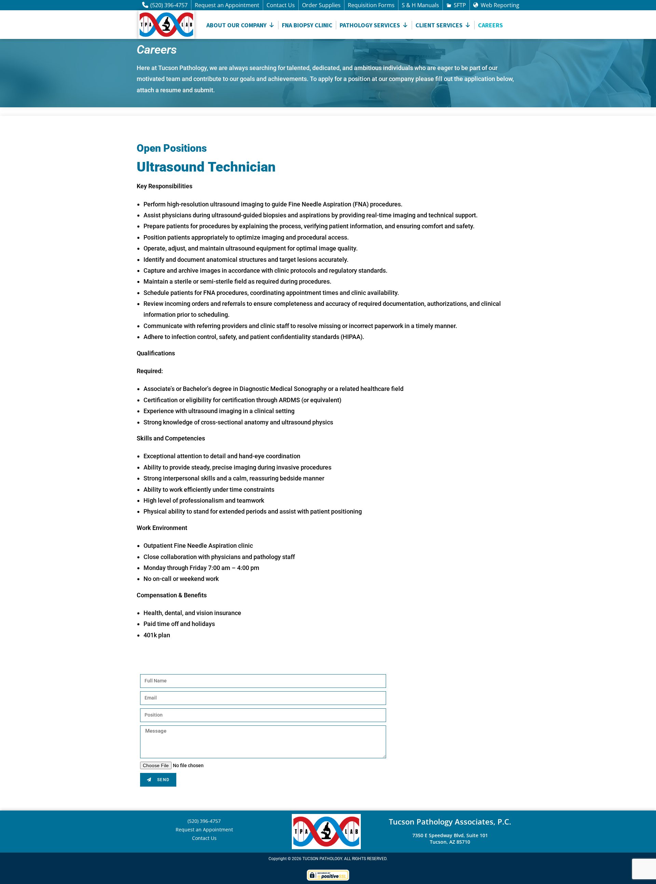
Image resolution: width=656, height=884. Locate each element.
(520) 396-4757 (169, 5)
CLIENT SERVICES (439, 25)
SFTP (460, 5)
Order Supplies (321, 5)
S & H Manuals (420, 5)
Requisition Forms (371, 5)
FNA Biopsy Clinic (307, 25)
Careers (490, 25)
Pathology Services (370, 25)
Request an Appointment (227, 5)
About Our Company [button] (236, 25)
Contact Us (280, 5)
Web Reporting (500, 5)
